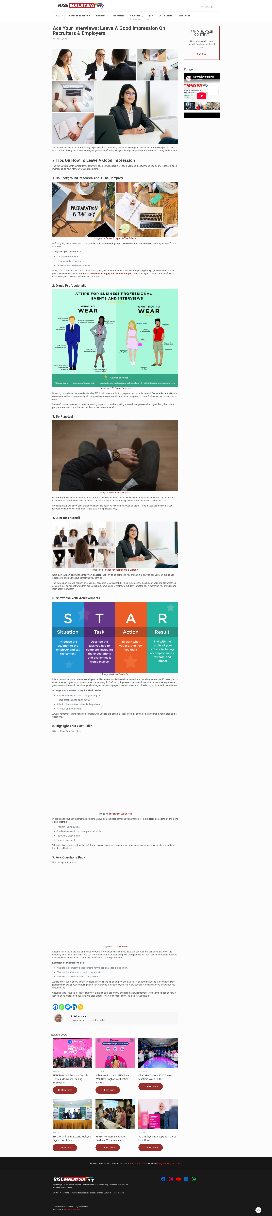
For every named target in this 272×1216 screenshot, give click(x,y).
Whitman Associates (120, 492)
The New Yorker (120, 946)
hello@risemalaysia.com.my (169, 1163)
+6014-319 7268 (137, 1163)
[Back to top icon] (258, 1210)
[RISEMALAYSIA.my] (81, 5)
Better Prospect (114, 238)
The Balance (130, 238)
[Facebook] (55, 1007)
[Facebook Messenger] (68, 1007)
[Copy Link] (80, 1007)
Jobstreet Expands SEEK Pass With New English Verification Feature (112, 1079)
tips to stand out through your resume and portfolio (110, 273)
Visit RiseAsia (208, 7)
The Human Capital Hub (120, 813)
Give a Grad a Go (120, 674)
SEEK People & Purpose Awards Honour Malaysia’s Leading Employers (70, 1079)
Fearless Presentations (115, 569)
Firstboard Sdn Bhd (72, 1209)
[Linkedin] (74, 1007)
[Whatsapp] (61, 1007)
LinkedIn (134, 569)
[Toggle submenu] (62, 15)
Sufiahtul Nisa (78, 1016)
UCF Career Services (120, 388)
